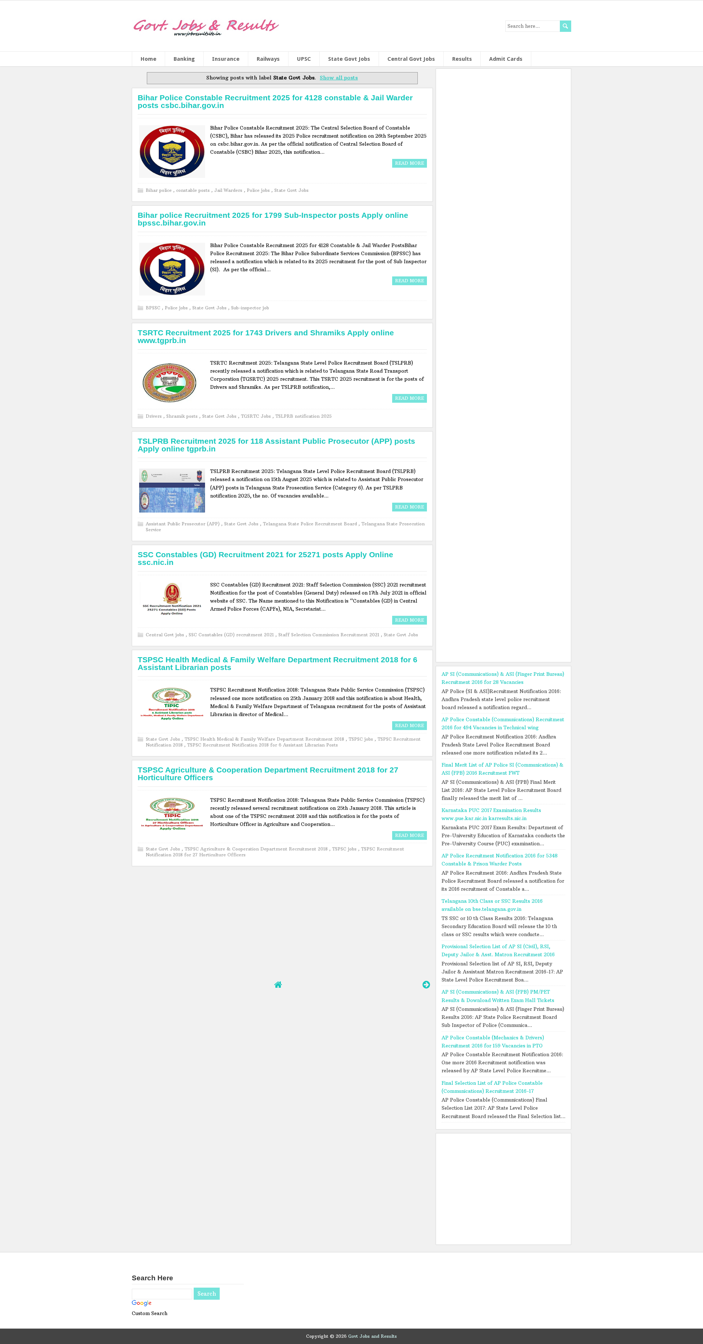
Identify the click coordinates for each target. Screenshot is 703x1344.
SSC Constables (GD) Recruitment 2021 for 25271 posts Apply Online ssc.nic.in (265, 558)
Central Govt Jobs (411, 59)
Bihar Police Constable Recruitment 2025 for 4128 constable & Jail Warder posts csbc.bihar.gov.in (275, 101)
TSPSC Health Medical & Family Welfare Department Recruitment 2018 (265, 739)
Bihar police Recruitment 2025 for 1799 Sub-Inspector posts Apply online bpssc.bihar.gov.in (273, 219)
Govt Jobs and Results (372, 1336)
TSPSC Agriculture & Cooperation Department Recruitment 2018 (257, 849)
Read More (409, 163)
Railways (268, 59)
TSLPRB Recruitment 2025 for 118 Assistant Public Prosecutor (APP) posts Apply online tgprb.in (276, 445)
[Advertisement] (282, 911)
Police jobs (259, 190)
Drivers (154, 416)
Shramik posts (182, 416)
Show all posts (339, 77)
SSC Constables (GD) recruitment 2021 (232, 634)
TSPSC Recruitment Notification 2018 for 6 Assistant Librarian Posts (262, 745)
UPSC (304, 59)
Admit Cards (505, 59)
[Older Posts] (426, 984)
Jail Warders (229, 190)
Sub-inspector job (250, 307)
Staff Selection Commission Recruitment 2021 (329, 634)
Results (462, 59)
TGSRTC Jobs (256, 416)
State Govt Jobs (349, 59)
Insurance (225, 59)
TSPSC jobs (362, 739)
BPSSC (154, 307)
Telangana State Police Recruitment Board (310, 523)
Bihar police (159, 190)
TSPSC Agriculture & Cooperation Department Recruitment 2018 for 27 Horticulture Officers (268, 774)
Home (148, 59)
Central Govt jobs (166, 634)
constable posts (193, 190)
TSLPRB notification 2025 (303, 416)
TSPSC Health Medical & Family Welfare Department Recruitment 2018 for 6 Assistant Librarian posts (277, 663)
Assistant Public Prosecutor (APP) (183, 523)
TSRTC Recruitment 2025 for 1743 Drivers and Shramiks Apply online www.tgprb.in (266, 336)
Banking (184, 59)
